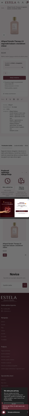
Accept (14, 404)
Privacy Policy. (8, 400)
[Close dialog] (28, 199)
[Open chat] (4, 412)
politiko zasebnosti (23, 213)
